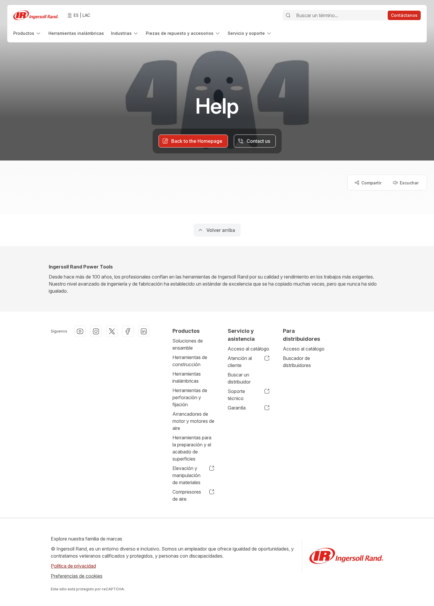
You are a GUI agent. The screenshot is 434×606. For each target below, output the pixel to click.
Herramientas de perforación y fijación (189, 397)
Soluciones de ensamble (187, 344)
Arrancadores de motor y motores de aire (193, 421)
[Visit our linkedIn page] (143, 331)
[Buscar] (288, 15)
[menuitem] (27, 33)
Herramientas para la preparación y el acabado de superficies (191, 448)
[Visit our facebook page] (127, 331)
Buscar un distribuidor (239, 378)
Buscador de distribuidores (297, 361)
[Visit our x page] (112, 331)
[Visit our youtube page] (80, 331)
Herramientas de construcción (189, 360)
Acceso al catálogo (248, 349)
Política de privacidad (73, 566)
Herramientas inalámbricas (186, 377)
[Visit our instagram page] (96, 331)
